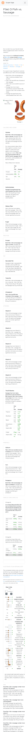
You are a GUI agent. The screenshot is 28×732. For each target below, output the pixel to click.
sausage (20, 57)
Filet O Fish (7, 103)
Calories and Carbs (8, 65)
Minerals (12, 66)
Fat (21, 65)
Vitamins (5, 66)
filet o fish (7, 57)
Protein (17, 65)
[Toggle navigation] (25, 2)
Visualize (5, 68)
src (11, 103)
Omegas (18, 66)
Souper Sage (9, 2)
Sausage (19, 122)
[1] (8, 60)
